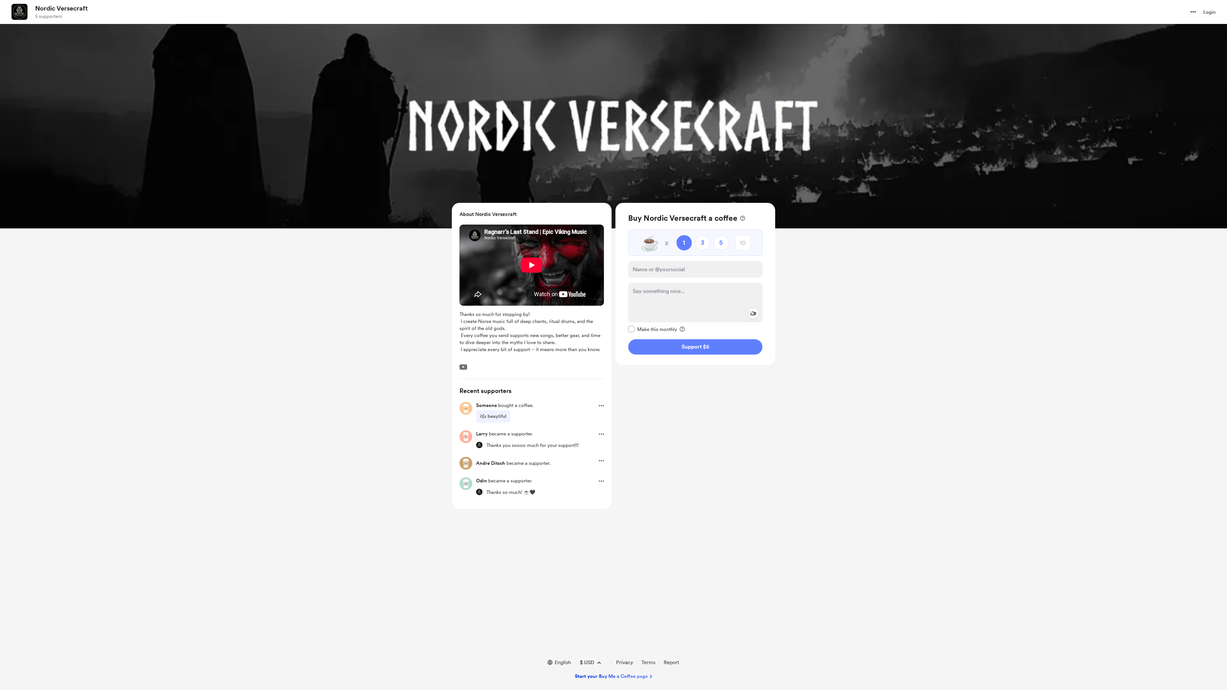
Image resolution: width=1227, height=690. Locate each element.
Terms (648, 662)
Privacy (624, 662)
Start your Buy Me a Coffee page (611, 676)
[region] (695, 284)
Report (671, 662)
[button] (1193, 12)
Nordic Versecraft (61, 8)
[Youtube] (463, 367)
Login (1209, 12)
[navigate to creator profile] (19, 12)
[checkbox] (652, 329)
